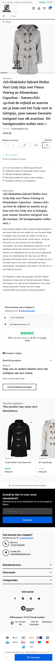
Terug (8, 22)
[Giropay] (39, 638)
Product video (14, 353)
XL (24, 145)
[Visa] (31, 642)
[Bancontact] (23, 638)
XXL (36, 145)
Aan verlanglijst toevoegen (15, 159)
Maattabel (48, 140)
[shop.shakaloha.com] (9, 9)
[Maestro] (39, 642)
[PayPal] (15, 638)
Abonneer (27, 520)
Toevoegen (35, 657)
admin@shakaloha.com (20, 324)
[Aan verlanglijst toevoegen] (31, 422)
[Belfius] (15, 642)
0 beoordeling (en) (19, 128)
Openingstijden (28, 311)
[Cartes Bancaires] (47, 638)
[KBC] (7, 642)
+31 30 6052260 (17, 317)
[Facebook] (14, 598)
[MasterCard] (47, 642)
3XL (47, 145)
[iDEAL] (7, 638)
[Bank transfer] (31, 647)
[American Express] (23, 647)
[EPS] (23, 642)
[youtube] (39, 598)
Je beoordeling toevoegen (19, 387)
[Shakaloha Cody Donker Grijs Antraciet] (19, 438)
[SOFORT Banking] (31, 638)
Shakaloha (7, 78)
